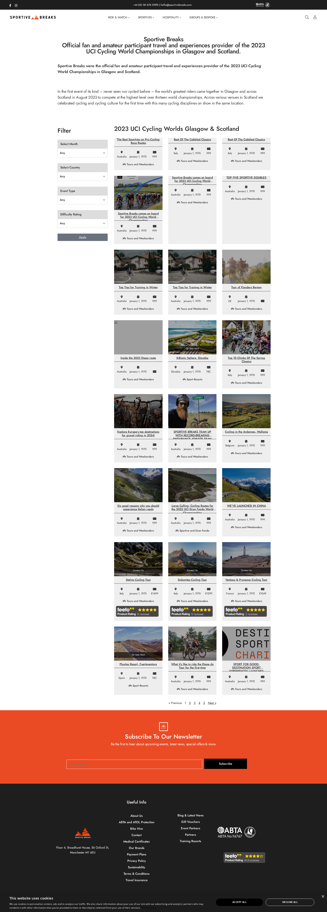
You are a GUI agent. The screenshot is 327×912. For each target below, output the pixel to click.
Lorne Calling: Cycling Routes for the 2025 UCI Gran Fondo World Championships (192, 509)
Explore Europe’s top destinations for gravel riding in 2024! (138, 433)
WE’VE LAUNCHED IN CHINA (246, 506)
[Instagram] (16, 4)
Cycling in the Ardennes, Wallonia (246, 432)
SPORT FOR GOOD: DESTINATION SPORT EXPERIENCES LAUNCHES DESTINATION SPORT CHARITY (246, 669)
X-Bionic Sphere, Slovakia (192, 358)
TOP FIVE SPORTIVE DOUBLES (246, 177)
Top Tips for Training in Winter (138, 287)
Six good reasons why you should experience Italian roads (138, 507)
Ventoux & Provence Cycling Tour (246, 580)
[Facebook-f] (10, 4)
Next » (212, 703)
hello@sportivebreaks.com (176, 5)
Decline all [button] (290, 902)
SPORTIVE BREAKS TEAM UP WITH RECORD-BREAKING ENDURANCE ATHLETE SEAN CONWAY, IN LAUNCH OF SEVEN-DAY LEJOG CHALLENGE (192, 439)
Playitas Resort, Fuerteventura (138, 664)
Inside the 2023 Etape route (138, 358)
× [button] (322, 896)
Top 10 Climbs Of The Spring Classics (246, 359)
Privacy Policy (148, 907)
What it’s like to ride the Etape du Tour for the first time (192, 666)
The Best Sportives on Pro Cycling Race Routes (138, 141)
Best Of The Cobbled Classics (192, 139)
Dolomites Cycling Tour (192, 580)
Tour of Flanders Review (246, 287)
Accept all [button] (239, 902)
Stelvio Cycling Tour (138, 580)
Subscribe (225, 764)
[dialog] (163, 902)
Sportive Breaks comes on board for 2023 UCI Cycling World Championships (138, 216)
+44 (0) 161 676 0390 (145, 5)
